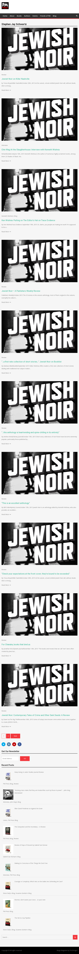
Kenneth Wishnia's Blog (9, 216)
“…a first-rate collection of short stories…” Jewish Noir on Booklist (32, 361)
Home (5, 16)
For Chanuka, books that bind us (16, 644)
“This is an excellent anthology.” (16, 503)
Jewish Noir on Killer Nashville (15, 79)
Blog (54, 16)
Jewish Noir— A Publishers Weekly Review (21, 291)
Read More (5, 90)
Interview (5, 145)
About (12, 16)
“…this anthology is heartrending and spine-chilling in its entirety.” (30, 432)
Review (4, 75)
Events (35, 16)
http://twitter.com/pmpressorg (3, 744)
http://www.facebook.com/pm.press (19, 744)
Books (19, 16)
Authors (27, 16)
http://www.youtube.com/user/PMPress (14, 744)
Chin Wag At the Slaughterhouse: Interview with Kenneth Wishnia (31, 149)
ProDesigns (73, 950)
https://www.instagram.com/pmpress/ (9, 744)
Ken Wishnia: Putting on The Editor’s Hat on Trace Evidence (28, 220)
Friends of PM (45, 16)
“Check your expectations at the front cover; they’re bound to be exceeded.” (36, 574)
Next (15, 736)
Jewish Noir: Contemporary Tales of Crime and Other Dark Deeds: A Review (36, 715)
